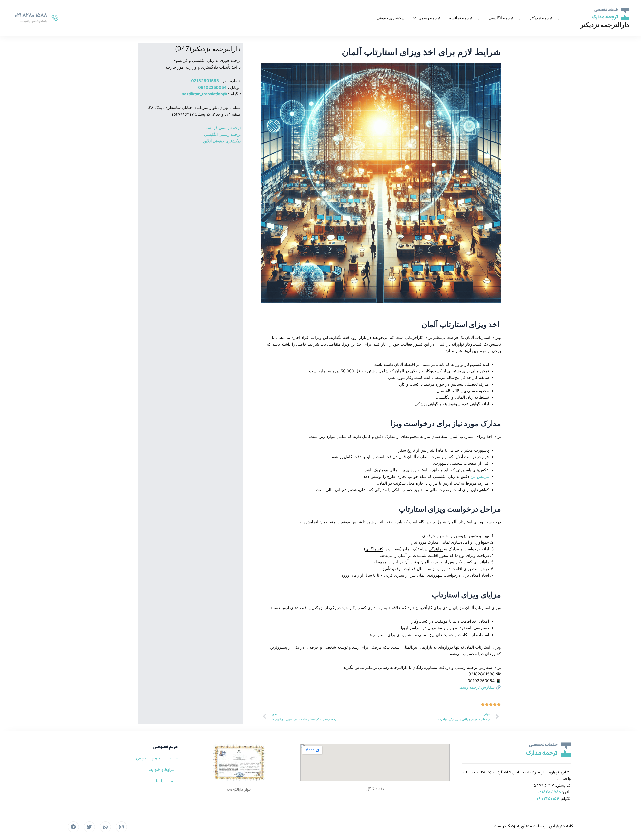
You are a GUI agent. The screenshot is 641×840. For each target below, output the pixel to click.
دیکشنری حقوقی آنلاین (222, 140)
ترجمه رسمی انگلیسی (222, 134)
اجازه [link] (295, 337)
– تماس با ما (167, 781)
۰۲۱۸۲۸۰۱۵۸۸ (549, 792)
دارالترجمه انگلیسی (504, 17)
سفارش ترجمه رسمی (476, 687)
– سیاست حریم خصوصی (157, 758)
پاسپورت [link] (481, 450)
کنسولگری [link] (374, 548)
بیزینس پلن (479, 476)
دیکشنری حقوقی (390, 17)
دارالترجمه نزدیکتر (604, 25)
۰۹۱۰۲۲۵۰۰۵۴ (548, 799)
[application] (415, 18)
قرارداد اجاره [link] (427, 483)
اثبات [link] (457, 489)
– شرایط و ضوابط (163, 770)
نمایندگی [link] (436, 548)
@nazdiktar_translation (204, 93)
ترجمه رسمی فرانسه (223, 127)
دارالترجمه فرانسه (464, 17)
